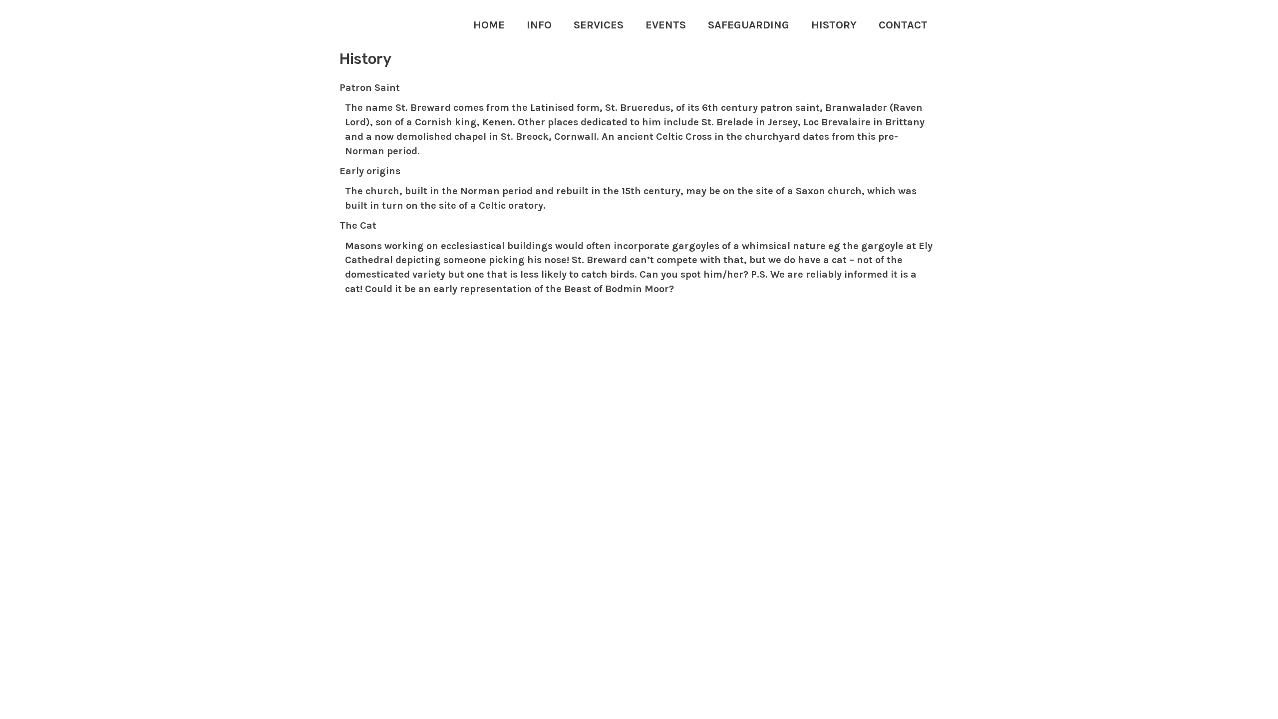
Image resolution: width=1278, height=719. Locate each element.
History (834, 24)
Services (599, 24)
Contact (903, 24)
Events (665, 24)
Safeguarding (748, 24)
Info (539, 24)
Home (489, 24)
